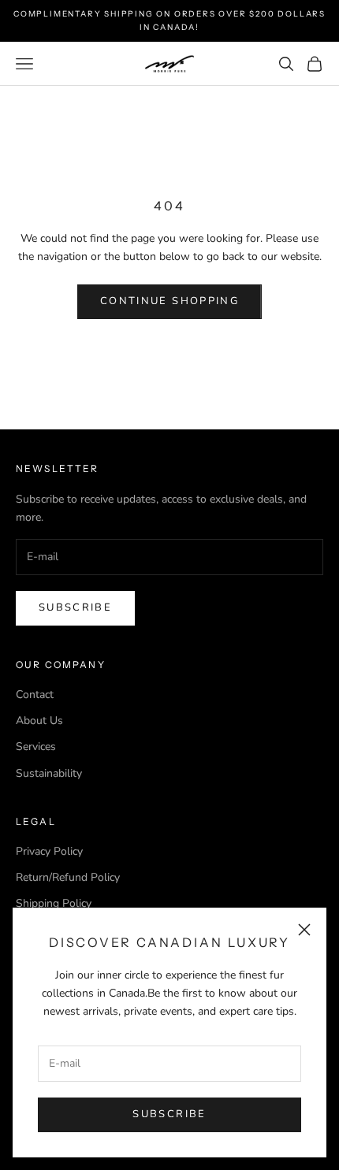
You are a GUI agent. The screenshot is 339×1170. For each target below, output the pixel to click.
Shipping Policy (53, 903)
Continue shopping (169, 301)
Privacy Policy (49, 851)
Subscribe (169, 1114)
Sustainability (49, 773)
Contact (35, 694)
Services (36, 746)
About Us (39, 720)
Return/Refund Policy (68, 877)
